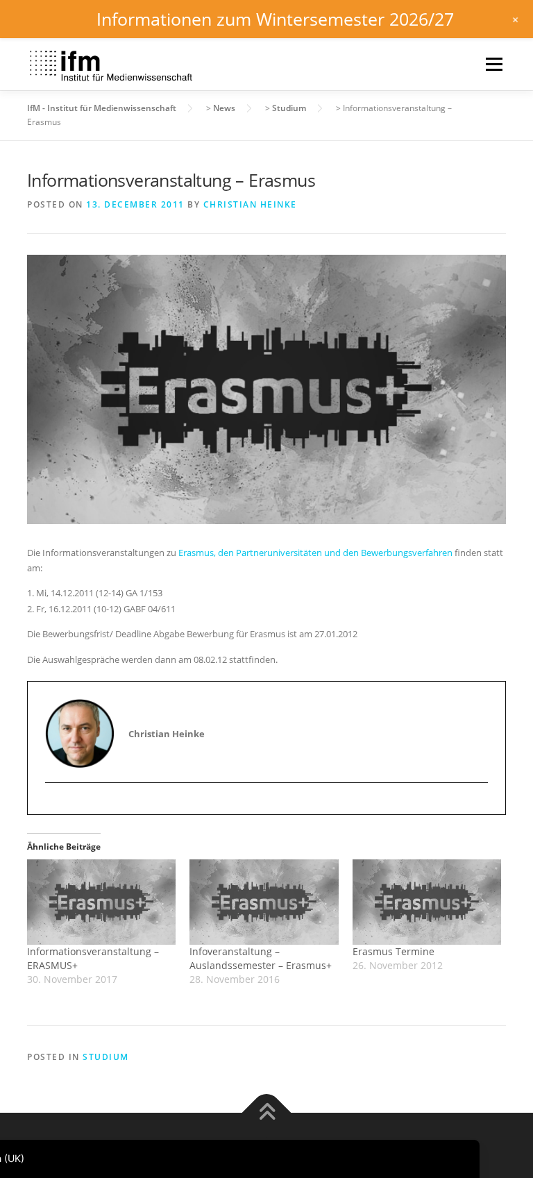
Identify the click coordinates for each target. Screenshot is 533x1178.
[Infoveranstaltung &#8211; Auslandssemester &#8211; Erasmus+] (263, 901)
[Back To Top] (266, 1113)
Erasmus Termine (393, 951)
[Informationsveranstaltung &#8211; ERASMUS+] (101, 901)
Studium (106, 1057)
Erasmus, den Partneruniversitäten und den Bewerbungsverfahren (315, 552)
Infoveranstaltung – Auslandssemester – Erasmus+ (260, 958)
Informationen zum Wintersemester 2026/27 (275, 19)
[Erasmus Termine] (427, 901)
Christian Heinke (250, 204)
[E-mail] (56, 807)
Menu (494, 64)
